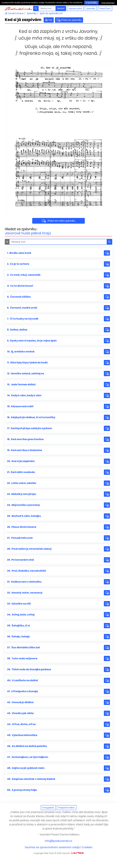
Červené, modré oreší (22, 307)
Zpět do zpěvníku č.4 (51, 13)
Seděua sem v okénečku (24, 581)
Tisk (50, 20)
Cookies (87, 847)
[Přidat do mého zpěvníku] (107, 253)
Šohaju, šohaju (18, 636)
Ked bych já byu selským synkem (29, 428)
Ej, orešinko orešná (20, 351)
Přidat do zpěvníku (70, 20)
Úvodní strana (15, 13)
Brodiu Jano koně (19, 253)
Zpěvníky (90, 8)
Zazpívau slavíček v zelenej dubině (31, 779)
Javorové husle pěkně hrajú (28, 233)
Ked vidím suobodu (21, 472)
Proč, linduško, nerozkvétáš (26, 570)
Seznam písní (75, 8)
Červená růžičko (19, 296)
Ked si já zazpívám (21, 461)
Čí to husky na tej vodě (22, 318)
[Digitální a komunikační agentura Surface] (77, 852)
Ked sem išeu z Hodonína (24, 450)
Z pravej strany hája (22, 790)
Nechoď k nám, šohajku (24, 516)
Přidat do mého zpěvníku (61, 220)
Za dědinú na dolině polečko (27, 746)
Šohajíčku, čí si (18, 625)
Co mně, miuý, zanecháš (23, 274)
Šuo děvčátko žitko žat (23, 647)
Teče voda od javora (22, 658)
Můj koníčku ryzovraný (23, 505)
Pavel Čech (105, 8)
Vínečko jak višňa (20, 713)
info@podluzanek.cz (58, 841)
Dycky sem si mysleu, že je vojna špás (32, 340)
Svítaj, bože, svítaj (20, 614)
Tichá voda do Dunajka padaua (29, 669)
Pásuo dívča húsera (21, 527)
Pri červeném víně (20, 559)
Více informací (107, 2)
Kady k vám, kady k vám (24, 395)
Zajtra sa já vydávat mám (25, 768)
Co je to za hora (18, 264)
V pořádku (91, 2)
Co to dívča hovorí (20, 285)
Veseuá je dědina (20, 702)
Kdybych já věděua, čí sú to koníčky (31, 417)
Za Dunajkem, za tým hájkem (27, 757)
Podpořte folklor (66, 807)
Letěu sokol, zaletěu (21, 483)
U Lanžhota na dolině (22, 680)
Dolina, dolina (17, 329)
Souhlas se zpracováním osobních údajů (52, 847)
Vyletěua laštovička (22, 735)
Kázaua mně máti (20, 406)
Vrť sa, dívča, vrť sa (21, 724)
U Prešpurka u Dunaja (22, 691)
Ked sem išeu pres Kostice (25, 439)
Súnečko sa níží (19, 603)
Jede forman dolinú (21, 384)
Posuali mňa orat (20, 538)
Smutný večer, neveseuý (25, 592)
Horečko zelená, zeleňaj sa (25, 373)
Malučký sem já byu (21, 494)
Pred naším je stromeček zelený (29, 548)
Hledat (60, 8)
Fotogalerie (48, 807)
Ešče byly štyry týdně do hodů (27, 362)
